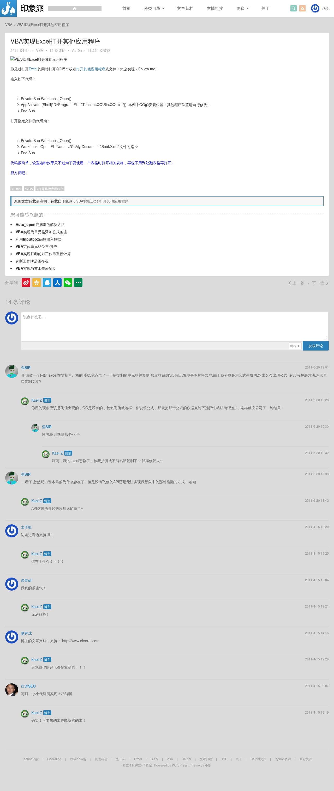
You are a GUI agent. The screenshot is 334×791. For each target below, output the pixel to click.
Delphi (186, 759)
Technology (30, 759)
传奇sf (26, 580)
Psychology (78, 759)
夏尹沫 (26, 633)
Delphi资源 (258, 759)
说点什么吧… (34, 316)
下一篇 (320, 283)
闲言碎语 (101, 759)
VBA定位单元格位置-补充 (36, 246)
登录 (325, 8)
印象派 (147, 765)
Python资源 (283, 759)
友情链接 (215, 8)
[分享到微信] (68, 282)
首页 (126, 8)
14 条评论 (57, 50)
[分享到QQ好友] (47, 282)
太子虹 (26, 527)
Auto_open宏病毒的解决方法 (40, 224)
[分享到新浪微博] (26, 282)
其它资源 (306, 759)
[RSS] (302, 8)
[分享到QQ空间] (36, 282)
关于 (265, 8)
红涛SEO (28, 686)
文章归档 (185, 8)
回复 (326, 387)
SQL (224, 759)
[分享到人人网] (57, 282)
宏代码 (121, 759)
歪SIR (26, 367)
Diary (154, 759)
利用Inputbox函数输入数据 (38, 239)
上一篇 (296, 283)
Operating (54, 759)
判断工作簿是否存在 (32, 260)
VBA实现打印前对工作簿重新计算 (43, 253)
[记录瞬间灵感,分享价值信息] (51, 8)
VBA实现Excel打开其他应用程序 (102, 201)
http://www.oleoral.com (80, 640)
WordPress (180, 765)
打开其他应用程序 (90, 68)
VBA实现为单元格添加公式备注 (41, 231)
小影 (208, 765)
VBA (39, 50)
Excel (33, 68)
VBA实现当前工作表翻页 (36, 268)
